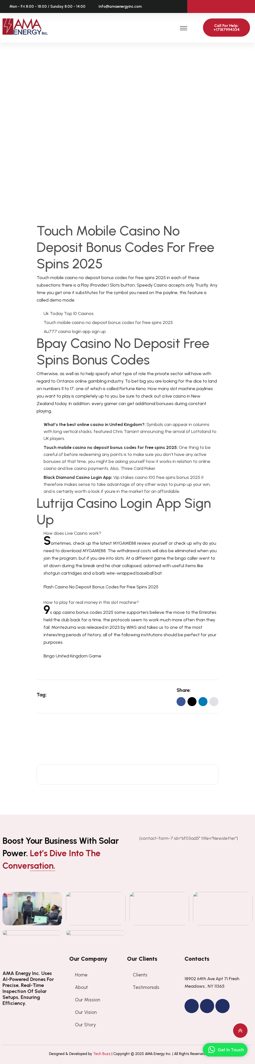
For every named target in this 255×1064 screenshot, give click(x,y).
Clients (140, 974)
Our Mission (87, 999)
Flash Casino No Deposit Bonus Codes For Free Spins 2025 (101, 587)
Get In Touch (231, 1050)
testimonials (146, 987)
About (81, 987)
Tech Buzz (102, 1054)
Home (81, 974)
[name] (213, 701)
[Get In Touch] (211, 1050)
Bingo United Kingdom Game (72, 656)
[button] (183, 28)
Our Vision (86, 1012)
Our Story (85, 1024)
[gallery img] (32, 908)
